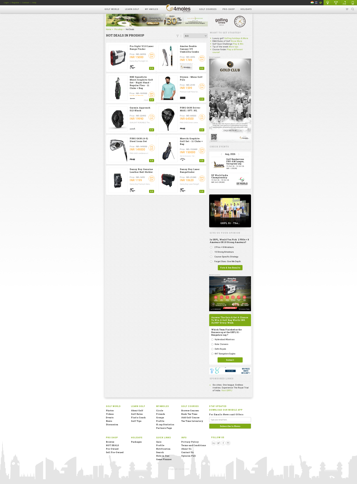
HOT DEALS (112, 445)
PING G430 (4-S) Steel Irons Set (139, 140)
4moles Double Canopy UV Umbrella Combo (189, 49)
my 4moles (151, 9)
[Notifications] (321, 2)
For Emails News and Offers (226, 414)
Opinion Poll (188, 456)
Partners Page (164, 428)
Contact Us (187, 452)
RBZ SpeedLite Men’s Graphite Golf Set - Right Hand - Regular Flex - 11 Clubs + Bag (141, 82)
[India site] (312, 2)
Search (353, 9)
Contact (25, 2)
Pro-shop (229, 9)
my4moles (178, 8)
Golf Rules (137, 414)
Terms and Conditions (193, 445)
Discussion (112, 424)
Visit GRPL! (226, 390)
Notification (163, 449)
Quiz (158, 442)
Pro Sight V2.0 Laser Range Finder (142, 47)
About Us (186, 449)
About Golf (137, 410)
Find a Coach (138, 417)
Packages (136, 442)
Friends (160, 414)
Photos (110, 410)
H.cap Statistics (165, 424)
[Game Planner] (344, 2)
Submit (230, 360)
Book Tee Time (189, 414)
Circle (159, 410)
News (109, 421)
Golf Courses (208, 9)
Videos (110, 414)
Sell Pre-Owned (115, 452)
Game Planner (164, 459)
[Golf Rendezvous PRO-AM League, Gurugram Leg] (218, 165)
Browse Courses (190, 410)
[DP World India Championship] (242, 181)
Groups (160, 417)
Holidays (246, 9)
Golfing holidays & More (236, 38)
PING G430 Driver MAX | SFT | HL (190, 109)
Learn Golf (132, 9)
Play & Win (238, 44)
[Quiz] (328, 2)
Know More (236, 41)
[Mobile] (353, 2)
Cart (347, 9)
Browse (110, 442)
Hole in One (336, 2)
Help (34, 2)
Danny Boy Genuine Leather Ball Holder (141, 170)
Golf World (112, 9)
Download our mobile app (226, 410)
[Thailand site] (316, 2)
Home (108, 29)
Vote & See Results (230, 267)
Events (110, 417)
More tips (233, 47)
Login (6, 2)
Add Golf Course (190, 417)
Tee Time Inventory (192, 421)
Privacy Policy (190, 442)
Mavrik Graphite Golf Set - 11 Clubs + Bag (191, 141)
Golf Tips (136, 421)
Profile (160, 421)
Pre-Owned (112, 449)
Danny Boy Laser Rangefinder (190, 170)
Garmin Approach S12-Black (140, 109)
